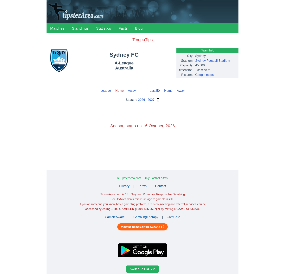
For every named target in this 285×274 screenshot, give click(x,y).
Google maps (204, 74)
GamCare (173, 217)
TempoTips (142, 39)
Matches (57, 28)
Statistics (103, 28)
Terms (142, 186)
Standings (80, 28)
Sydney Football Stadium (212, 60)
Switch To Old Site (142, 269)
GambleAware (115, 217)
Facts (123, 28)
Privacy (124, 186)
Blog (139, 28)
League (105, 90)
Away (132, 90)
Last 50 (155, 90)
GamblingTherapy (145, 217)
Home (168, 90)
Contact (160, 186)
